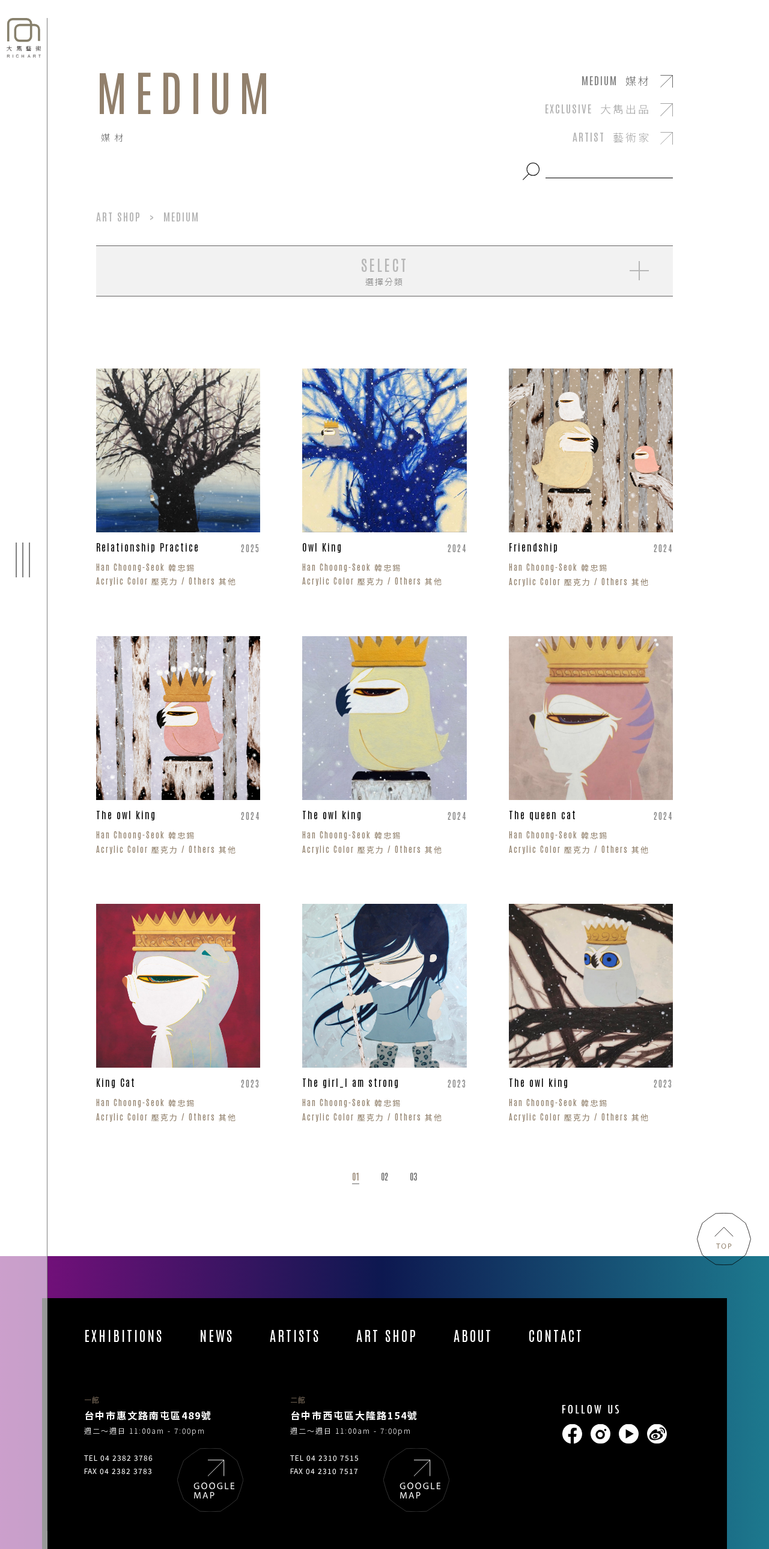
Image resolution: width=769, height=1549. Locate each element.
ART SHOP (387, 1335)
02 (384, 1177)
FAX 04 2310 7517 (324, 1471)
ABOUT (473, 1335)
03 (413, 1177)
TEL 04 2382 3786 (118, 1457)
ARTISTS (295, 1335)
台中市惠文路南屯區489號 (148, 1415)
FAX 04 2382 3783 (118, 1471)
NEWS (216, 1335)
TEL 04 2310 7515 (324, 1457)
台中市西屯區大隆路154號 (354, 1415)
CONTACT (556, 1335)
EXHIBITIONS (123, 1335)
